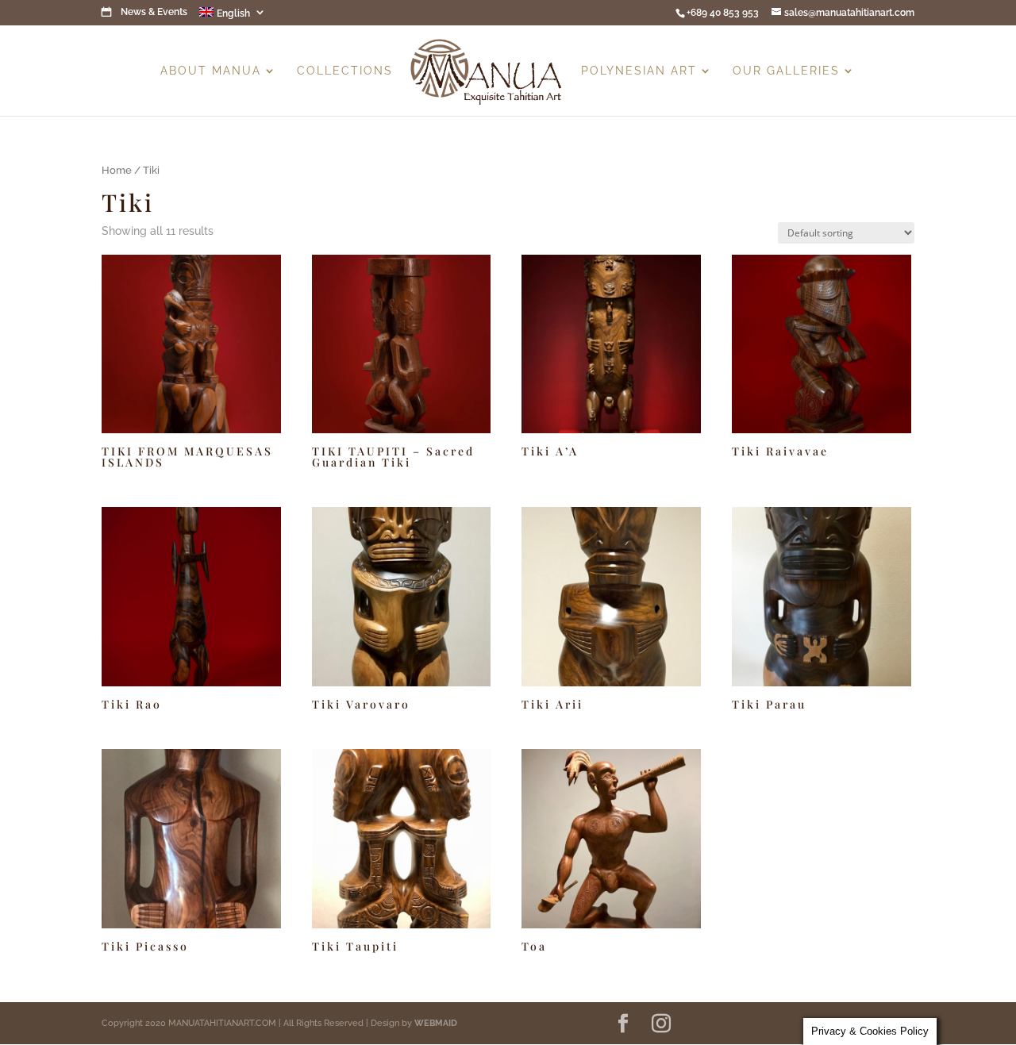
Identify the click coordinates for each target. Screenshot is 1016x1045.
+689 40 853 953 (723, 12)
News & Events (154, 12)
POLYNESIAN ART (639, 71)
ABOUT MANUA (210, 71)
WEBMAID (435, 1023)
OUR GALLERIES (786, 71)
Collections (345, 71)
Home (117, 170)
